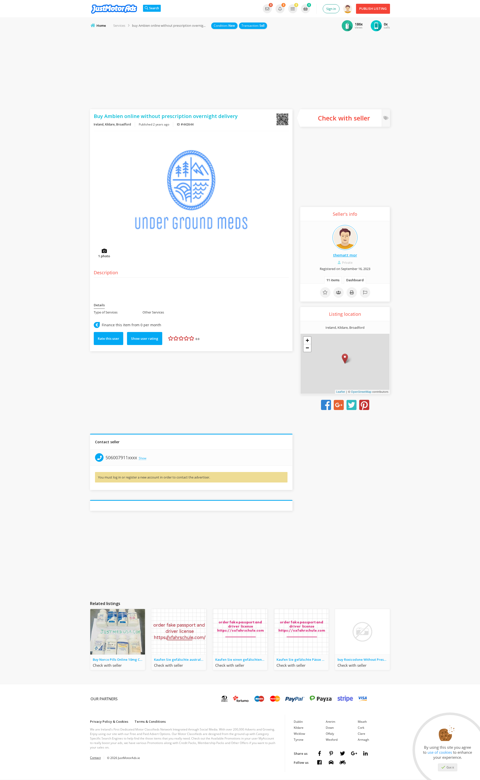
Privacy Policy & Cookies (109, 722)
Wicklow (299, 734)
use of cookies (440, 752)
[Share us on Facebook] (319, 753)
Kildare (299, 728)
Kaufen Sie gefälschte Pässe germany (302, 659)
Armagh (363, 740)
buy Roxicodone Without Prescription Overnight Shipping (364, 659)
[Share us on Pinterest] (331, 753)
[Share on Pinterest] (364, 405)
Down (330, 728)
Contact (95, 758)
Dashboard (355, 280)
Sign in (331, 8)
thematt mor (345, 255)
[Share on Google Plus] (339, 405)
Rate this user (108, 338)
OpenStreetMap (361, 392)
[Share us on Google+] (354, 753)
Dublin (298, 722)
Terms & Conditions (150, 722)
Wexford (332, 740)
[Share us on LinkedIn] (365, 753)
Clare (361, 734)
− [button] (307, 348)
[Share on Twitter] (351, 405)
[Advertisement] (240, 69)
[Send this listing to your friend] (338, 292)
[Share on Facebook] (326, 405)
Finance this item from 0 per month (131, 325)
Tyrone (299, 740)
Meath (362, 722)
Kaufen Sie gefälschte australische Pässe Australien (180, 659)
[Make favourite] (325, 292)
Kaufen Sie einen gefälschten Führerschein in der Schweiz (241, 659)
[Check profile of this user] (345, 237)
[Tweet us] (342, 753)
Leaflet (340, 392)
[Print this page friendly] (351, 292)
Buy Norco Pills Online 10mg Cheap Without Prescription (119, 659)
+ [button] (307, 340)
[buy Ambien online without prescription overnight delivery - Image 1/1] (191, 197)
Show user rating (144, 338)
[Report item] (365, 292)
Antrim (330, 722)
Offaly (330, 734)
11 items (333, 280)
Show (142, 458)
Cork (361, 728)
